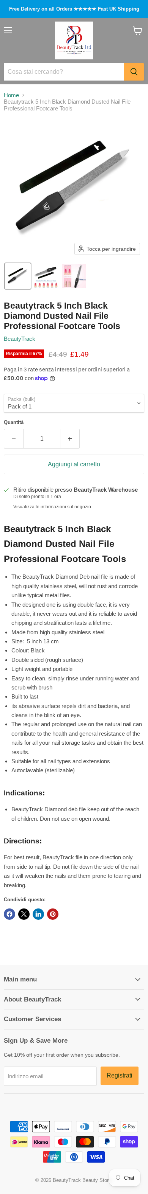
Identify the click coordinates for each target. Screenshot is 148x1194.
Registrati (119, 1075)
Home (11, 95)
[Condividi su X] (24, 914)
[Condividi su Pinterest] (52, 914)
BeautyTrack (19, 338)
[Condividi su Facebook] (9, 914)
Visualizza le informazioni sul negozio (52, 506)
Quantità (14, 422)
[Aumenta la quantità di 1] (70, 439)
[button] (18, 276)
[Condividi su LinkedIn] (38, 914)
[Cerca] (134, 72)
